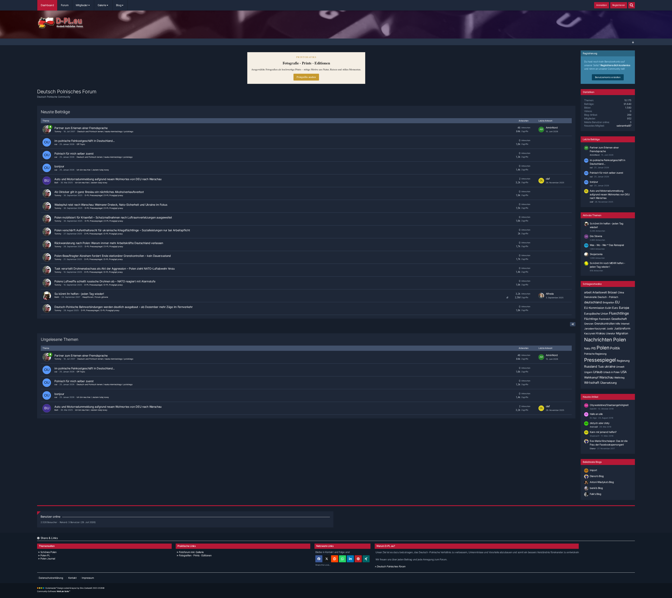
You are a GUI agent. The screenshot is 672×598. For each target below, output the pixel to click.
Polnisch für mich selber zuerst (74, 153)
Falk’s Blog (595, 493)
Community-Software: (53, 591)
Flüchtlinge (591, 319)
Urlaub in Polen (611, 372)
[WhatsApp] (342, 558)
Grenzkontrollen (604, 323)
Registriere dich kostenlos (615, 65)
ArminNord (552, 127)
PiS (593, 348)
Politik (615, 348)
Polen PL (45, 555)
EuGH (608, 307)
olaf (548, 178)
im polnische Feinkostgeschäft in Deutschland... (84, 140)
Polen (603, 348)
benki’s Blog (596, 487)
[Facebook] (318, 558)
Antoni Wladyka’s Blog (602, 482)
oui (55, 144)
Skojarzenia (596, 254)
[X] (326, 558)
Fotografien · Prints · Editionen (195, 555)
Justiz (610, 328)
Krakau (600, 333)
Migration (622, 333)
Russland (590, 366)
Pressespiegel (600, 360)
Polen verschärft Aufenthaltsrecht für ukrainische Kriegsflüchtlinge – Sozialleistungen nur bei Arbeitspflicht (122, 230)
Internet (625, 323)
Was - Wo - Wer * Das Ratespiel (607, 245)
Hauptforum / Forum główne (95, 297)
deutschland (593, 302)
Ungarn (588, 372)
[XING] (366, 558)
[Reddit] (334, 558)
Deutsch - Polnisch (608, 296)
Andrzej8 (594, 427)
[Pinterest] (358, 558)
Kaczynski (589, 333)
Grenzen (588, 323)
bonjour (59, 166)
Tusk (601, 366)
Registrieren (618, 5)
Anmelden (601, 5)
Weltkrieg (619, 377)
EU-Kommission (594, 308)
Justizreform (622, 328)
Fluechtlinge (619, 313)
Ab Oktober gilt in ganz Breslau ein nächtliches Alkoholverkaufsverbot (99, 192)
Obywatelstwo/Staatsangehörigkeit (609, 405)
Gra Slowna (596, 236)
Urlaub (597, 372)
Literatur (610, 333)
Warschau (606, 377)
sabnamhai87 (624, 125)
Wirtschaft (591, 382)
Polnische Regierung (595, 353)
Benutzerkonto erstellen (607, 77)
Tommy (57, 131)
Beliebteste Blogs (592, 461)
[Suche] (631, 5)
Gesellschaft (619, 319)
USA (624, 372)
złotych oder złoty (600, 423)
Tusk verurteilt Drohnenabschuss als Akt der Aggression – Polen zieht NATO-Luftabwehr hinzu (114, 268)
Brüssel (612, 292)
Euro (615, 308)
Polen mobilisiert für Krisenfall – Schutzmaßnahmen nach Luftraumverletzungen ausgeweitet (113, 217)
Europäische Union (596, 313)
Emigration (608, 302)
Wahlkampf (591, 377)
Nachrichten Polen (605, 340)
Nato (587, 348)
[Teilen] (572, 324)
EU (617, 302)
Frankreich (604, 318)
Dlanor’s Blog (597, 476)
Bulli (56, 182)
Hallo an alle (596, 413)
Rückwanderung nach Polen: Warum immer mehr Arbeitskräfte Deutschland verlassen (108, 243)
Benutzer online (50, 516)
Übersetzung (608, 382)
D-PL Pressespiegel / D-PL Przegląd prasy (104, 195)
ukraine (610, 366)
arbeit (588, 292)
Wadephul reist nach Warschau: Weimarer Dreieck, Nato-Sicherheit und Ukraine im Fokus (110, 204)
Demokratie (590, 296)
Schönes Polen (48, 552)
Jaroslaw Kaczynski (595, 328)
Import (593, 470)
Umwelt (620, 366)
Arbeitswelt (599, 292)
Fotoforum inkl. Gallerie (191, 552)
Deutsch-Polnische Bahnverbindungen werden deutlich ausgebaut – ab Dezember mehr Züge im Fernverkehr (123, 307)
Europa (624, 308)
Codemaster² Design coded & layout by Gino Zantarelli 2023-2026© (74, 588)
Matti (56, 297)
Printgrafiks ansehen (306, 77)
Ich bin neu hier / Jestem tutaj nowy (93, 170)
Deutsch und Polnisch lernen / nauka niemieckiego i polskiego (105, 131)
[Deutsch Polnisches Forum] (336, 23)
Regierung (623, 360)
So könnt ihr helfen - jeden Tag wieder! (79, 293)
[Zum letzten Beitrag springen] (541, 129)
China (621, 292)
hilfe (617, 323)
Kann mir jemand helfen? (603, 431)
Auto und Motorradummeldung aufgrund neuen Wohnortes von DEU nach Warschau (108, 179)
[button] (350, 558)
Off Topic (81, 144)
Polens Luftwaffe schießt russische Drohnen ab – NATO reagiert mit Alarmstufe (104, 281)
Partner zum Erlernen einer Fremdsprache (80, 128)
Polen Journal (47, 558)
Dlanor (593, 448)
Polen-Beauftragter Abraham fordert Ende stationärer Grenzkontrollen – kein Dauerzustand (112, 256)
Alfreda (550, 293)
